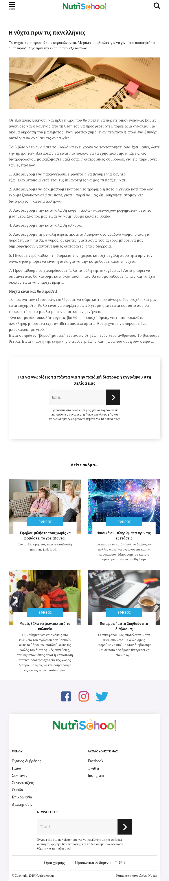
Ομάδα (17, 790)
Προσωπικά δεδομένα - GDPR (100, 863)
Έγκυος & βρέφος (26, 761)
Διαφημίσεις (22, 804)
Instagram (96, 775)
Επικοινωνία (22, 797)
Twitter (93, 768)
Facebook (95, 761)
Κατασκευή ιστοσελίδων (131, 875)
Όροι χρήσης (54, 863)
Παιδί (16, 768)
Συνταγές (19, 775)
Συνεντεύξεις (23, 783)
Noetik (152, 875)
